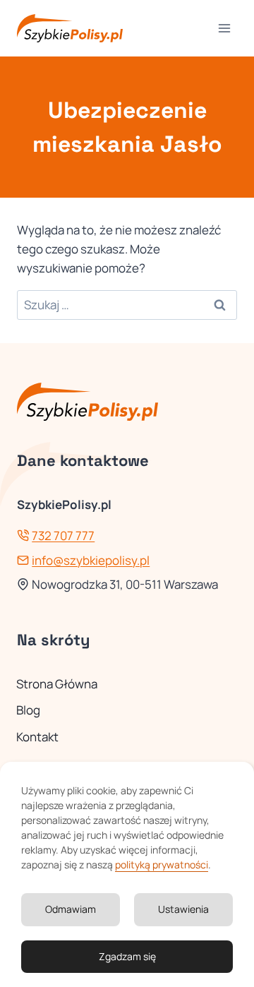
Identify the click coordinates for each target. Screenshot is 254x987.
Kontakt (37, 737)
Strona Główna (56, 684)
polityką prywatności (161, 864)
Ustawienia (183, 909)
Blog (28, 710)
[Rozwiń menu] (224, 28)
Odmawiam (70, 909)
